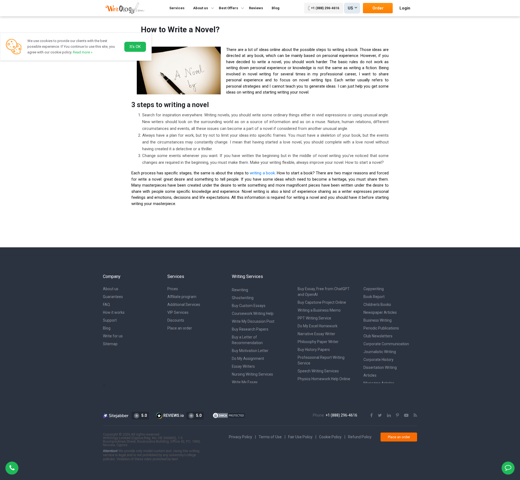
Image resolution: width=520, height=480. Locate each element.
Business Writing (377, 320)
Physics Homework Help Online (324, 379)
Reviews (256, 8)
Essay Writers (243, 366)
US (350, 8)
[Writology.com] (125, 8)
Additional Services (183, 304)
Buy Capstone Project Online (322, 302)
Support (110, 320)
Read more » (82, 52)
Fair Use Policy (300, 437)
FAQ (106, 304)
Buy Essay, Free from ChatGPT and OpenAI (324, 292)
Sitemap (110, 344)
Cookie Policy (330, 437)
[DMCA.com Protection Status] (229, 415)
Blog (276, 8)
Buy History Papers (314, 349)
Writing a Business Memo (319, 310)
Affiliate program (181, 297)
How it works (114, 312)
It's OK (135, 46)
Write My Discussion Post (253, 321)
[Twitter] (380, 415)
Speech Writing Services (318, 371)
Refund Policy (360, 437)
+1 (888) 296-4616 (325, 8)
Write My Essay (245, 382)
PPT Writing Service (314, 318)
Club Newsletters (377, 336)
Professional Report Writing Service (321, 360)
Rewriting (240, 290)
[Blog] (415, 415)
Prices (172, 289)
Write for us (113, 336)
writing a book (262, 173)
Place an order (179, 328)
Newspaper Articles (380, 312)
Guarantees (113, 297)
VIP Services (177, 312)
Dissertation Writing (380, 367)
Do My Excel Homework (317, 326)
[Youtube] (406, 415)
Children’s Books (377, 304)
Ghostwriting (242, 298)
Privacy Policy (240, 437)
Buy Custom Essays (248, 305)
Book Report (374, 297)
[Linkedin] (389, 415)
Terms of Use (270, 437)
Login (404, 8)
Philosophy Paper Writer (318, 342)
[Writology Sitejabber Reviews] (116, 415)
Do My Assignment (248, 358)
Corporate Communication (386, 344)
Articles (369, 375)
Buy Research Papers (250, 329)
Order (378, 8)
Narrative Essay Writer (316, 334)
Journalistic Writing (379, 352)
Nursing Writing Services (252, 374)
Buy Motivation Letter (250, 350)
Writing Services (247, 276)
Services (176, 8)
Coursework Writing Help (253, 313)
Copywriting (373, 289)
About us (110, 289)
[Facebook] (371, 415)
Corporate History (378, 359)
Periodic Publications (381, 328)
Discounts (175, 320)
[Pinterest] (397, 415)
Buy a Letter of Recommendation (247, 340)
